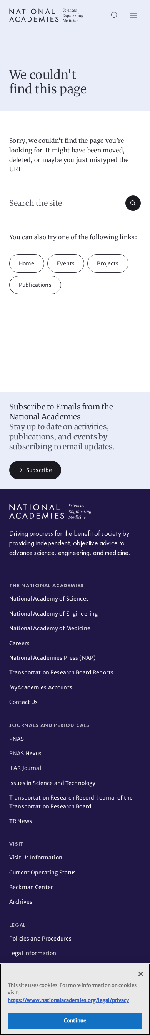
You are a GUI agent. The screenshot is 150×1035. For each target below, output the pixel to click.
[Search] (114, 15)
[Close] (140, 973)
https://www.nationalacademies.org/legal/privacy (68, 1000)
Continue (75, 1020)
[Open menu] (133, 15)
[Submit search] (133, 203)
